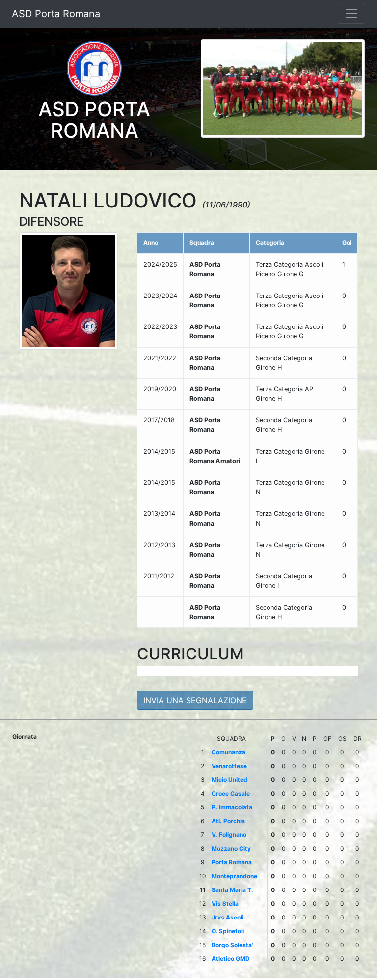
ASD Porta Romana (56, 14)
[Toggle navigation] (351, 14)
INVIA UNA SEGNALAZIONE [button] (195, 700)
